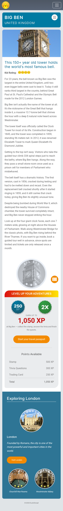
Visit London (16, 460)
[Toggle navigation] (57, 5)
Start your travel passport (31, 339)
